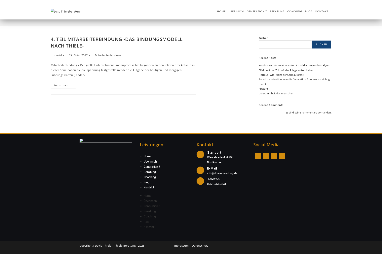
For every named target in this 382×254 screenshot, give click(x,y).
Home (147, 156)
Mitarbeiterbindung (108, 55)
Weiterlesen (65, 84)
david (58, 55)
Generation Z (152, 166)
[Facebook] (258, 156)
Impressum (181, 245)
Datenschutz (200, 245)
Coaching (150, 177)
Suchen (263, 38)
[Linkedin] (274, 156)
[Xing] (282, 156)
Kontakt (149, 187)
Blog (146, 182)
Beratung (150, 172)
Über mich (150, 161)
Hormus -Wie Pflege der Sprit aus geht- (281, 75)
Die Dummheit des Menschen (276, 93)
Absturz (263, 88)
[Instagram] (266, 156)
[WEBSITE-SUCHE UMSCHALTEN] (332, 11)
